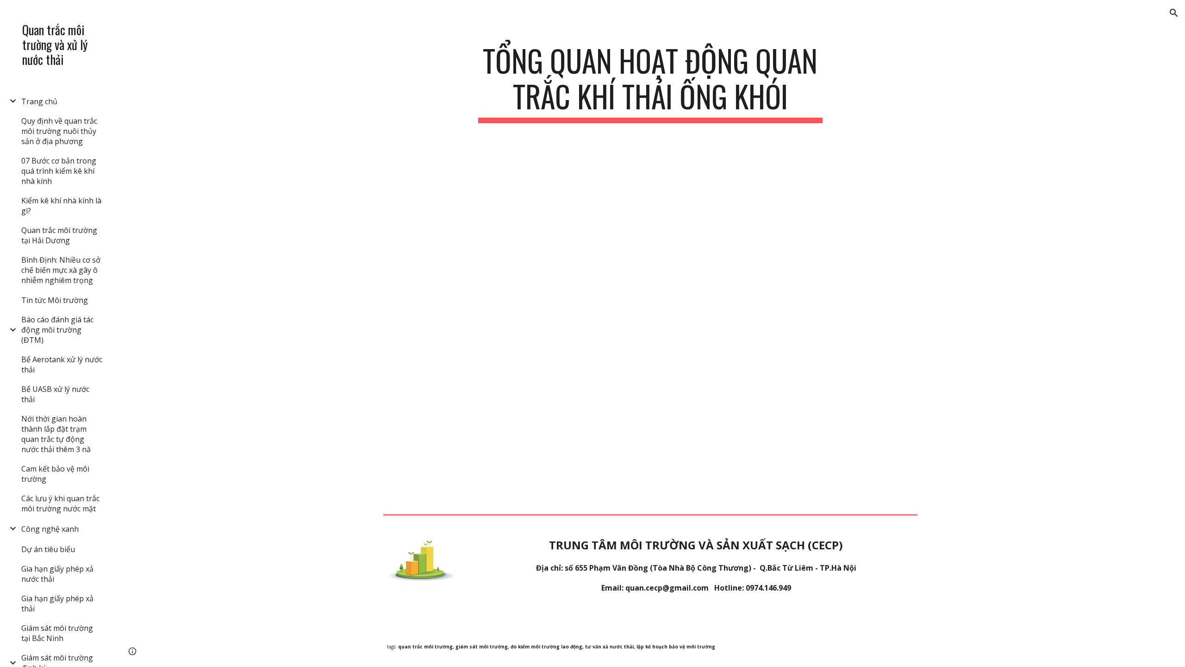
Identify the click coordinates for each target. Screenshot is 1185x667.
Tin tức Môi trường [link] (54, 300)
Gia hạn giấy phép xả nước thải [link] (57, 574)
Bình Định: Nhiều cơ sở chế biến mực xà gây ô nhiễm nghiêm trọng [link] (60, 270)
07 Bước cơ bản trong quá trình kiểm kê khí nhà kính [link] (58, 171)
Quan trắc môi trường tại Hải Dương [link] (59, 235)
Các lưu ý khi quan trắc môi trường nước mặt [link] (60, 503)
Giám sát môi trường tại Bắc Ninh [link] (57, 633)
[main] (650, 83)
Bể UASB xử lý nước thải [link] (55, 394)
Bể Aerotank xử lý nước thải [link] (61, 364)
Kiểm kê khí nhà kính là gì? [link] (61, 205)
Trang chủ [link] (39, 101)
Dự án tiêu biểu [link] (48, 549)
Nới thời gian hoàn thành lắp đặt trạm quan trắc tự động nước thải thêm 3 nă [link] (56, 434)
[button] (1174, 13)
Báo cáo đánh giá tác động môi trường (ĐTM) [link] (57, 330)
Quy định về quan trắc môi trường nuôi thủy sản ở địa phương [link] (59, 131)
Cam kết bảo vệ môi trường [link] (55, 474)
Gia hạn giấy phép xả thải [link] (57, 603)
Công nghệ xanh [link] (50, 529)
